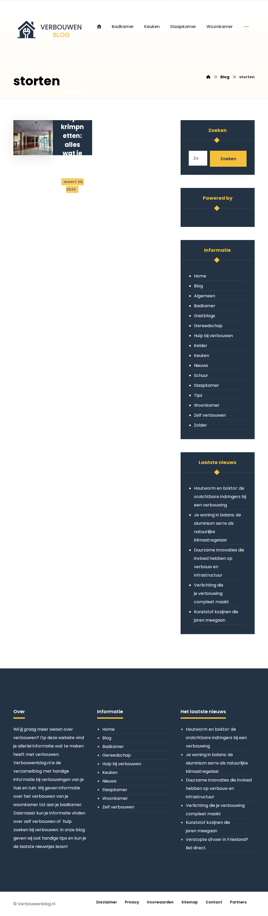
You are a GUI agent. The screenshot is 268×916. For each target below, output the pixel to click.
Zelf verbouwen (210, 415)
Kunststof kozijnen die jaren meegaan (216, 616)
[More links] (246, 26)
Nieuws (201, 365)
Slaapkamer (206, 385)
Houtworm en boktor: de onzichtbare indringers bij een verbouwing (220, 496)
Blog (198, 286)
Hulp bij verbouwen (213, 336)
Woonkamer (207, 405)
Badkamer (204, 306)
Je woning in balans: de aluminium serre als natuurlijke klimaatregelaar (217, 527)
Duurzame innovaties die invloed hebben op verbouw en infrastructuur (219, 562)
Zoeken (228, 159)
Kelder (200, 346)
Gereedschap (208, 326)
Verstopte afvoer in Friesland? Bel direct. (217, 843)
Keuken (201, 356)
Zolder (200, 425)
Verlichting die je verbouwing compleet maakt (211, 593)
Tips (198, 395)
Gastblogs (204, 316)
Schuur (201, 375)
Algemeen (204, 296)
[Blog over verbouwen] (48, 26)
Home (200, 276)
